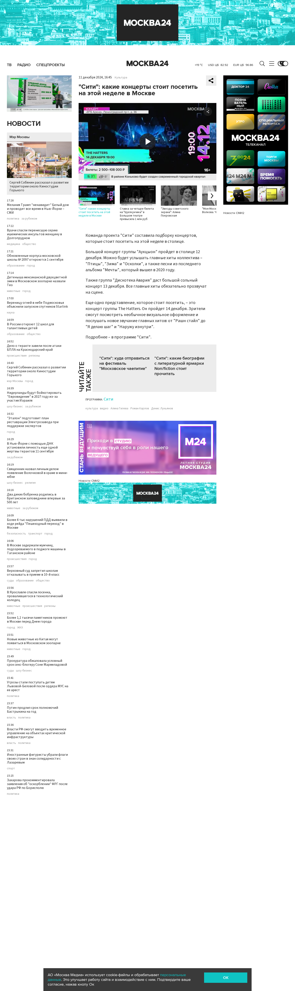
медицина (13, 244)
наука (10, 312)
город (31, 265)
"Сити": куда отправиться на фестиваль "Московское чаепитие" (124, 363)
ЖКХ (20, 627)
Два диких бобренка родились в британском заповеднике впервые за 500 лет (36, 498)
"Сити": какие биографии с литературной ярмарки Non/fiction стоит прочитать (179, 366)
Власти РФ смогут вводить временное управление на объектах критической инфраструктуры (36, 733)
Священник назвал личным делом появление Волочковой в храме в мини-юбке (37, 473)
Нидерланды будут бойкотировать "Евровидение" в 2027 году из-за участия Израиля (34, 396)
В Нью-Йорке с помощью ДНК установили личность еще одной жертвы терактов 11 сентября (32, 447)
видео (104, 408)
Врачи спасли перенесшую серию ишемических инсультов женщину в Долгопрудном (34, 234)
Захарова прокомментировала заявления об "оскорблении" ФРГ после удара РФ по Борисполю (37, 784)
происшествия (17, 355)
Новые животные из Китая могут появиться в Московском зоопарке (34, 641)
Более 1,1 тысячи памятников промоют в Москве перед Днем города (37, 619)
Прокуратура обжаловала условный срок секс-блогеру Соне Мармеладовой (37, 662)
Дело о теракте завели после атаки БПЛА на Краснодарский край (34, 347)
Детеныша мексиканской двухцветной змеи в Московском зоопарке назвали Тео (37, 281)
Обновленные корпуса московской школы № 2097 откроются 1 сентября (35, 257)
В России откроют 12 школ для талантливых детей (30, 326)
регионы (34, 355)
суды (10, 580)
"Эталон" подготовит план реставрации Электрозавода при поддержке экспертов (33, 422)
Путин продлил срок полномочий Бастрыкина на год (32, 709)
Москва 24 (147, 63)
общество (29, 244)
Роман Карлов (139, 408)
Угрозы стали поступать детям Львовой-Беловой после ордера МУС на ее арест (37, 686)
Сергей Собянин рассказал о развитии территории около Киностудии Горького (39, 186)
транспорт (35, 533)
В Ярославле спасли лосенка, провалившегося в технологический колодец (35, 596)
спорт (11, 768)
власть (11, 717)
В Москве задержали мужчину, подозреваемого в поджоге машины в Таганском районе (36, 549)
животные (13, 291)
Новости (24, 124)
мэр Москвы (15, 381)
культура (92, 408)
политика (13, 218)
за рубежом (29, 218)
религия (30, 482)
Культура (121, 77)
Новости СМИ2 (89, 481)
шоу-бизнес (15, 406)
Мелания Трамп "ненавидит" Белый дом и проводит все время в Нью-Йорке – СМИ (38, 209)
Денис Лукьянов (162, 408)
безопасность (16, 533)
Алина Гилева (119, 408)
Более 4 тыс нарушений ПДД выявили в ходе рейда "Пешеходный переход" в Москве (37, 523)
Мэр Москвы (20, 137)
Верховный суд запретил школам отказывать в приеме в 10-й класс (33, 572)
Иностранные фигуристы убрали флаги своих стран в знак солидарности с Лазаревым (37, 758)
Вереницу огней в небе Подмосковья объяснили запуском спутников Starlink (37, 304)
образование (16, 265)
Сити (108, 399)
